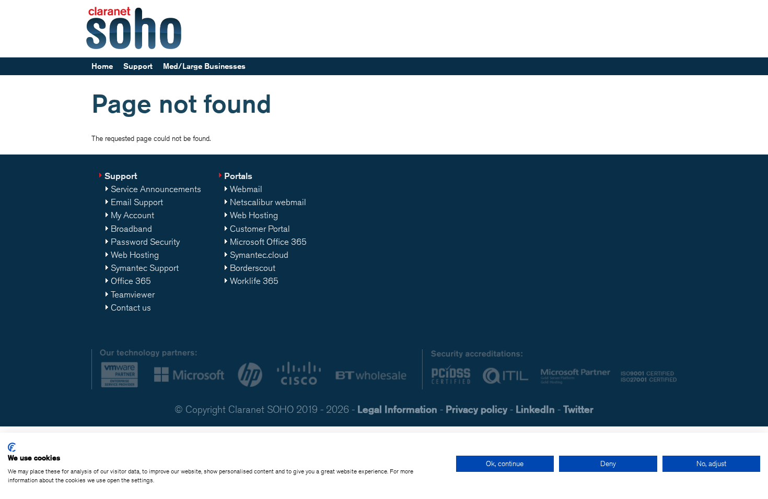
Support (138, 66)
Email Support (137, 202)
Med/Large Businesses (204, 66)
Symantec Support (145, 268)
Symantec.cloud (259, 255)
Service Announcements (156, 189)
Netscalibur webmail (268, 202)
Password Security (145, 241)
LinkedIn (535, 409)
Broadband (131, 228)
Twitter (578, 409)
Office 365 (131, 281)
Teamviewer (133, 294)
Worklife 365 (254, 281)
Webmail (246, 189)
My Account (132, 215)
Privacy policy (476, 409)
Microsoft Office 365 (268, 241)
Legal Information (397, 409)
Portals (238, 175)
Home (102, 66)
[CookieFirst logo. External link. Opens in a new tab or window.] (12, 447)
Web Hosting (135, 255)
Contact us (131, 307)
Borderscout (252, 268)
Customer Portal (260, 228)
